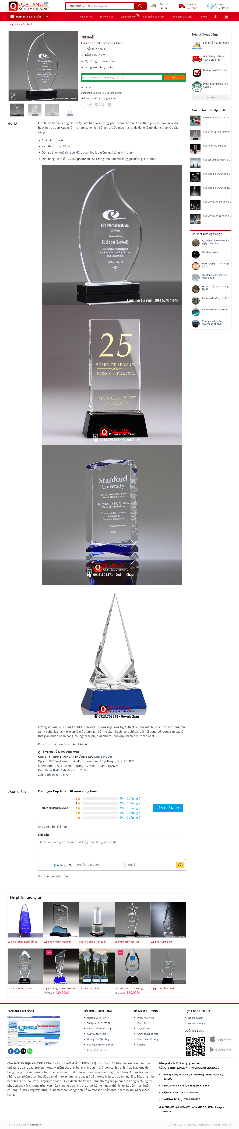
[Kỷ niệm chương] (87, 37)
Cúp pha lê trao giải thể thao (22, 941)
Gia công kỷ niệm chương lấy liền (215, 288)
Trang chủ (13, 24)
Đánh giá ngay (167, 808)
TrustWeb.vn (35, 1124)
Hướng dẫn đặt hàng (98, 1039)
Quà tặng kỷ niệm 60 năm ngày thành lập (215, 242)
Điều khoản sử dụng (147, 1039)
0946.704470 (61, 770)
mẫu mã (123, 128)
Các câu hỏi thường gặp (99, 1028)
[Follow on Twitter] (17, 1051)
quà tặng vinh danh (121, 152)
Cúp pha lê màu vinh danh (57, 941)
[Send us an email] (23, 1051)
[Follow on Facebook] (11, 1051)
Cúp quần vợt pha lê (89, 988)
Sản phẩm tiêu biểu (181, 16)
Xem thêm (210, 97)
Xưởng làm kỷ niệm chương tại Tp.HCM (212, 322)
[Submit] (140, 6)
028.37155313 (81, 770)
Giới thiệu (142, 1023)
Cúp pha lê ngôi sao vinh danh (59, 988)
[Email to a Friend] (97, 105)
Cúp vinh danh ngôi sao (127, 941)
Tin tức (203, 16)
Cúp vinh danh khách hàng (129, 988)
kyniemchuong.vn (197, 1023)
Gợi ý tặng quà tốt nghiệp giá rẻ (215, 265)
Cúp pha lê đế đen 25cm (162, 988)
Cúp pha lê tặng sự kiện (20, 988)
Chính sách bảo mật (147, 1033)
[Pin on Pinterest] (103, 105)
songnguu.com (195, 1017)
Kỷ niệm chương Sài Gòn (215, 309)
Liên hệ (141, 1044)
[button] (29, 16)
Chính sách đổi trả (96, 1050)
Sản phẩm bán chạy (153, 16)
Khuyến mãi (86, 16)
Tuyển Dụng (143, 1028)
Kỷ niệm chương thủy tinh (215, 298)
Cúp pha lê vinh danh (161, 941)
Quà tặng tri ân (210, 252)
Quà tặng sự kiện (113, 92)
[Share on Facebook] (84, 105)
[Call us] (30, 1051)
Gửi (180, 864)
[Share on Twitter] (90, 105)
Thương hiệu (107, 16)
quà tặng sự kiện (70, 152)
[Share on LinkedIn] (109, 105)
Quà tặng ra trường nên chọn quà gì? (214, 276)
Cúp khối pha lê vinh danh (92, 941)
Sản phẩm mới (128, 16)
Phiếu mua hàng (145, 1017)
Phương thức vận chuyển (100, 1044)
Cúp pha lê (26, 24)
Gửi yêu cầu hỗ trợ (96, 1033)
